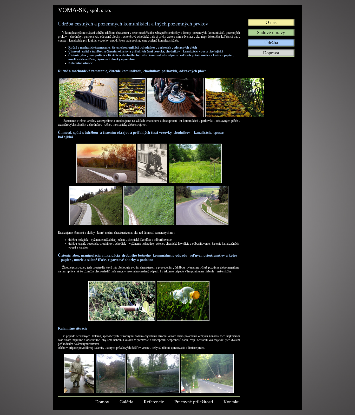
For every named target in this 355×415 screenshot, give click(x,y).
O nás (271, 22)
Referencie (154, 401)
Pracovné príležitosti (193, 401)
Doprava (271, 52)
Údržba (271, 42)
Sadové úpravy (271, 32)
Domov (102, 401)
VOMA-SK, (84, 9)
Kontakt (231, 401)
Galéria (126, 401)
